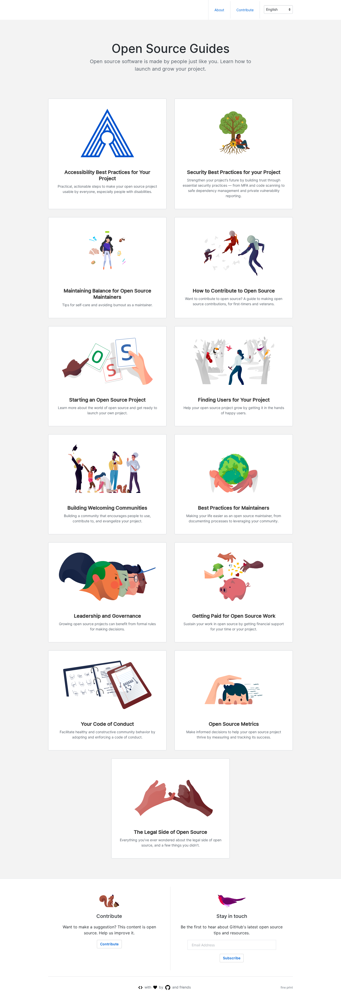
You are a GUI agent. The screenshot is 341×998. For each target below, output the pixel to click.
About (219, 10)
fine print (287, 987)
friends (185, 987)
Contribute (245, 10)
